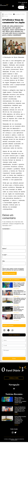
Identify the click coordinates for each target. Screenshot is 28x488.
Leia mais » (17, 404)
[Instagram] (4, 330)
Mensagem (5, 348)
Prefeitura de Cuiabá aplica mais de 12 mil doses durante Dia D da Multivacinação (19, 316)
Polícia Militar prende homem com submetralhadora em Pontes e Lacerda (19, 308)
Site (3, 261)
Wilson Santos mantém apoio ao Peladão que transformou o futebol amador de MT (19, 284)
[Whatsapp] (12, 330)
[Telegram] (8, 330)
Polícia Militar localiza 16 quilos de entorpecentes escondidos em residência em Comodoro (20, 301)
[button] (13, 6)
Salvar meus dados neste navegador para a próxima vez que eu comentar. (13, 269)
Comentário (6, 228)
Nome (4, 248)
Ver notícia (16, 288)
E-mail (4, 254)
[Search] (25, 7)
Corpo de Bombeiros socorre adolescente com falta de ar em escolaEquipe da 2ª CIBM (20, 292)
